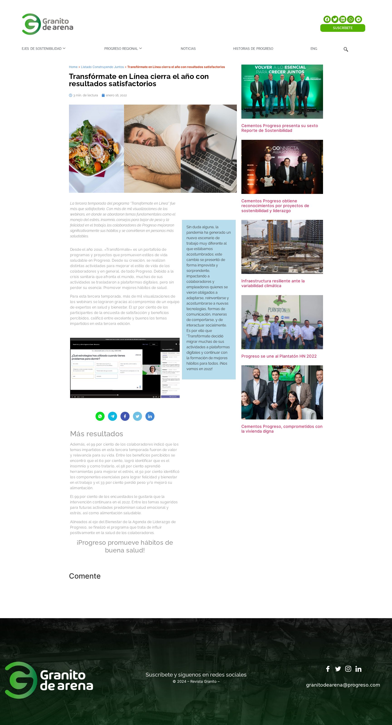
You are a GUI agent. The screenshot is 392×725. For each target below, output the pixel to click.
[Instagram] (348, 669)
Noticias (188, 48)
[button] (327, 19)
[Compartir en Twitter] (137, 416)
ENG (314, 48)
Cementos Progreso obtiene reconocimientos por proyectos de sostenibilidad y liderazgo (275, 205)
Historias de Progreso (253, 48)
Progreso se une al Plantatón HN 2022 (279, 356)
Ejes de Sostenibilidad (41, 48)
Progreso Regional (121, 48)
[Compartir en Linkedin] (149, 416)
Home (73, 67)
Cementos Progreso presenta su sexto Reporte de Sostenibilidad (279, 128)
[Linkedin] (358, 669)
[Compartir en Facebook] (125, 416)
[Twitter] (338, 669)
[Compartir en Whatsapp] (100, 416)
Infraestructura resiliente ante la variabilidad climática (273, 283)
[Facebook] (327, 669)
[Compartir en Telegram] (112, 416)
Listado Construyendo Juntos (102, 67)
